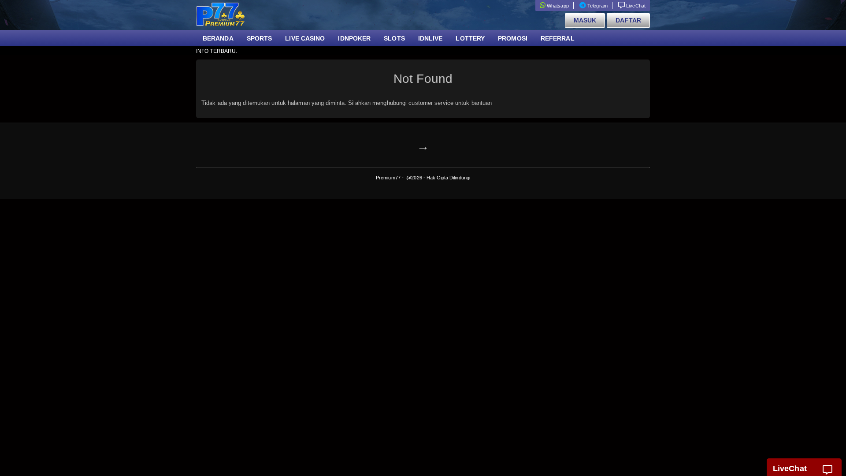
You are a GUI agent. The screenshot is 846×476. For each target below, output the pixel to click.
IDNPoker (354, 38)
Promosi (512, 38)
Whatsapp (557, 5)
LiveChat (635, 5)
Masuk (585, 20)
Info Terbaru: (216, 51)
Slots (394, 38)
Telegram (597, 5)
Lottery (470, 38)
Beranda (218, 38)
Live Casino (305, 38)
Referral (558, 38)
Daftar (628, 20)
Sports (259, 38)
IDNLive (430, 38)
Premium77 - (390, 177)
